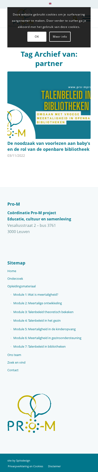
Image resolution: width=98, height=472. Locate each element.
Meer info (60, 37)
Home (11, 271)
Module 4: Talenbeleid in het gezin (37, 320)
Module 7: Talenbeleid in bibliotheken (39, 346)
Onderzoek (15, 278)
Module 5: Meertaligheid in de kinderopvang (44, 329)
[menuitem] (50, 5)
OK (37, 37)
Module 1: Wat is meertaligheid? (35, 294)
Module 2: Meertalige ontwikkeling (37, 303)
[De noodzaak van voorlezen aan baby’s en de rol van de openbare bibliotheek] (49, 105)
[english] (50, 3)
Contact (13, 370)
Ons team (14, 355)
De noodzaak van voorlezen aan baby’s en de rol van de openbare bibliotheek (48, 146)
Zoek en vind (16, 362)
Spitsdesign (23, 460)
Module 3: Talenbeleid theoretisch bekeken (43, 312)
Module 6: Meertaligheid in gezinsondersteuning (47, 338)
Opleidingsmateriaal (21, 286)
